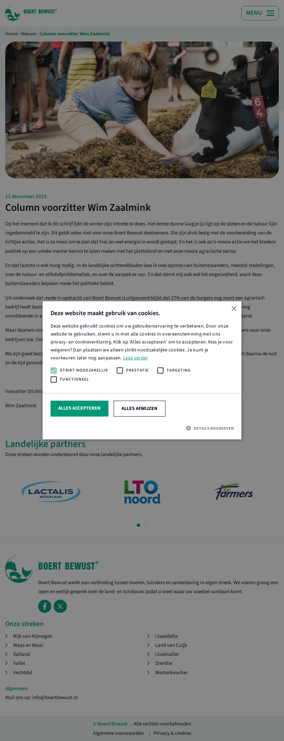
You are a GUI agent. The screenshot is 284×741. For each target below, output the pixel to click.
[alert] (142, 370)
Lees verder (135, 358)
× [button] (233, 309)
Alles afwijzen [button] (139, 408)
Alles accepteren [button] (79, 408)
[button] (142, 428)
